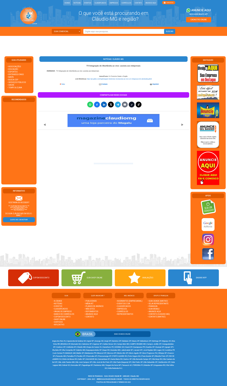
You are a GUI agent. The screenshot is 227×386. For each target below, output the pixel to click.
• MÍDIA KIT (89, 304)
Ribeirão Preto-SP (161, 356)
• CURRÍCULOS (122, 311)
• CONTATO (89, 317)
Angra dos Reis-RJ (59, 341)
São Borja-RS (157, 359)
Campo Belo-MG (123, 344)
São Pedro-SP (137, 362)
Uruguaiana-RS (159, 365)
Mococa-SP (111, 353)
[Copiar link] (132, 104)
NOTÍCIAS (77, 3)
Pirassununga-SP (104, 356)
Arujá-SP (107, 341)
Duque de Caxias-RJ (94, 347)
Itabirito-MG (81, 350)
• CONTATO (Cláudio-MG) (159, 314)
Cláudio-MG (81, 347)
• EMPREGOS (121, 309)
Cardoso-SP (60, 347)
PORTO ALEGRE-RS (119, 356)
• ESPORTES (12, 72)
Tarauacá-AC (127, 365)
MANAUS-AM (70, 353)
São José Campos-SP (84, 362)
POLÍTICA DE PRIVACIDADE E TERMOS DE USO (113, 382)
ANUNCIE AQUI (150, 3)
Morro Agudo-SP (135, 353)
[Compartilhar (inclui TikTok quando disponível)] (138, 104)
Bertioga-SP (156, 341)
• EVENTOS (57, 306)
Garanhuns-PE (108, 347)
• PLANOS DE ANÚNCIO (94, 306)
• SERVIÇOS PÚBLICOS (16, 82)
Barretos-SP (116, 341)
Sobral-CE (66, 365)
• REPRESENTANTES (124, 314)
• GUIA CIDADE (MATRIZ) (158, 301)
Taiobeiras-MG (99, 365)
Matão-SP (80, 353)
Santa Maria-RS (116, 359)
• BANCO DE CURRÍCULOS (63, 314)
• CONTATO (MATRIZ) (157, 317)
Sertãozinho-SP (164, 362)
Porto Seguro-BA (134, 356)
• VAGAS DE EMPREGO (62, 311)
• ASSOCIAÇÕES (14, 66)
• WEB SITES (90, 309)
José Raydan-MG (149, 350)
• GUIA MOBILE (154, 309)
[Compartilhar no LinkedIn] (104, 104)
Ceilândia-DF (71, 347)
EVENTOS (87, 3)
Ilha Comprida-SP (69, 350)
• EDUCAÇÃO (12, 69)
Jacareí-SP (138, 350)
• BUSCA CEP (12, 80)
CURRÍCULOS (126, 3)
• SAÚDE (10, 85)
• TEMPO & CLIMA (14, 88)
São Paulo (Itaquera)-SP (122, 362)
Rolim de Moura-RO (70, 359)
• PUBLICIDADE (91, 301)
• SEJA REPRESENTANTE (158, 304)
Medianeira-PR (90, 353)
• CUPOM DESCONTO (62, 317)
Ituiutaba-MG (115, 350)
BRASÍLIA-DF (65, 344)
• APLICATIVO (58, 325)
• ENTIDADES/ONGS (15, 74)
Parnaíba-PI (71, 356)
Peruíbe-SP (81, 356)
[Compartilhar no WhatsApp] (90, 104)
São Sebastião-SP (150, 362)
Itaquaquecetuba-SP (94, 350)
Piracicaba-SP (91, 356)
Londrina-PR (170, 350)
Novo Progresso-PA (150, 353)
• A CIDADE (57, 301)
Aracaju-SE (99, 341)
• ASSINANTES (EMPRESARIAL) (129, 301)
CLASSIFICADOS (100, 3)
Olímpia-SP (162, 353)
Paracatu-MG (61, 356)
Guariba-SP (150, 347)
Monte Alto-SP (122, 353)
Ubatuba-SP (148, 365)
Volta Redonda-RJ (114, 368)
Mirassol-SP (101, 353)
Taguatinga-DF (87, 365)
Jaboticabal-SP (127, 350)
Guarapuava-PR (139, 347)
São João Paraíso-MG (66, 362)
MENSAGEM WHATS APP (199, 14)
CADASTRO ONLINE (198, 20)
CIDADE (67, 3)
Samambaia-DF (104, 359)
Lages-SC (160, 350)
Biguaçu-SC (166, 341)
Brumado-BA (76, 344)
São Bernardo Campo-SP (142, 359)
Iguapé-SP (169, 347)
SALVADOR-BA (91, 359)
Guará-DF (128, 347)
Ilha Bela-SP (56, 350)
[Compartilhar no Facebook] (97, 104)
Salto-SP (81, 359)
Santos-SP (128, 359)
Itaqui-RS (106, 350)
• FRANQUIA (153, 306)
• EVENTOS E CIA (123, 304)
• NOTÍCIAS (57, 304)
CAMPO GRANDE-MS (138, 344)
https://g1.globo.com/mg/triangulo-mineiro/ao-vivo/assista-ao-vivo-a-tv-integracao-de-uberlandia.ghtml (119, 79)
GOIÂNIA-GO (119, 347)
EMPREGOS (114, 3)
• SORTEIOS (58, 322)
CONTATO (138, 3)
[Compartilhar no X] (111, 104)
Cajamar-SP (97, 344)
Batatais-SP (126, 341)
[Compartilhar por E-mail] (125, 104)
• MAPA (10, 77)
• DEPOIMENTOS (91, 311)
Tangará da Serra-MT (113, 365)
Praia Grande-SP (148, 356)
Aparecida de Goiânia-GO (76, 341)
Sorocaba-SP (76, 365)
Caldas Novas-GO (109, 344)
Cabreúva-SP (87, 344)
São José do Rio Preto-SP (102, 362)
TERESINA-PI (138, 365)
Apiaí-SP (90, 341)
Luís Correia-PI (58, 353)
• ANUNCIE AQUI (91, 314)
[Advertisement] (113, 44)
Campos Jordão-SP (154, 344)
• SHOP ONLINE (59, 319)
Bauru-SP (135, 341)
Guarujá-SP (160, 347)
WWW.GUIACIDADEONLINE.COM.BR (109, 379)
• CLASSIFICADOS (60, 309)
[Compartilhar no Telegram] (118, 104)
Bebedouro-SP (146, 341)
